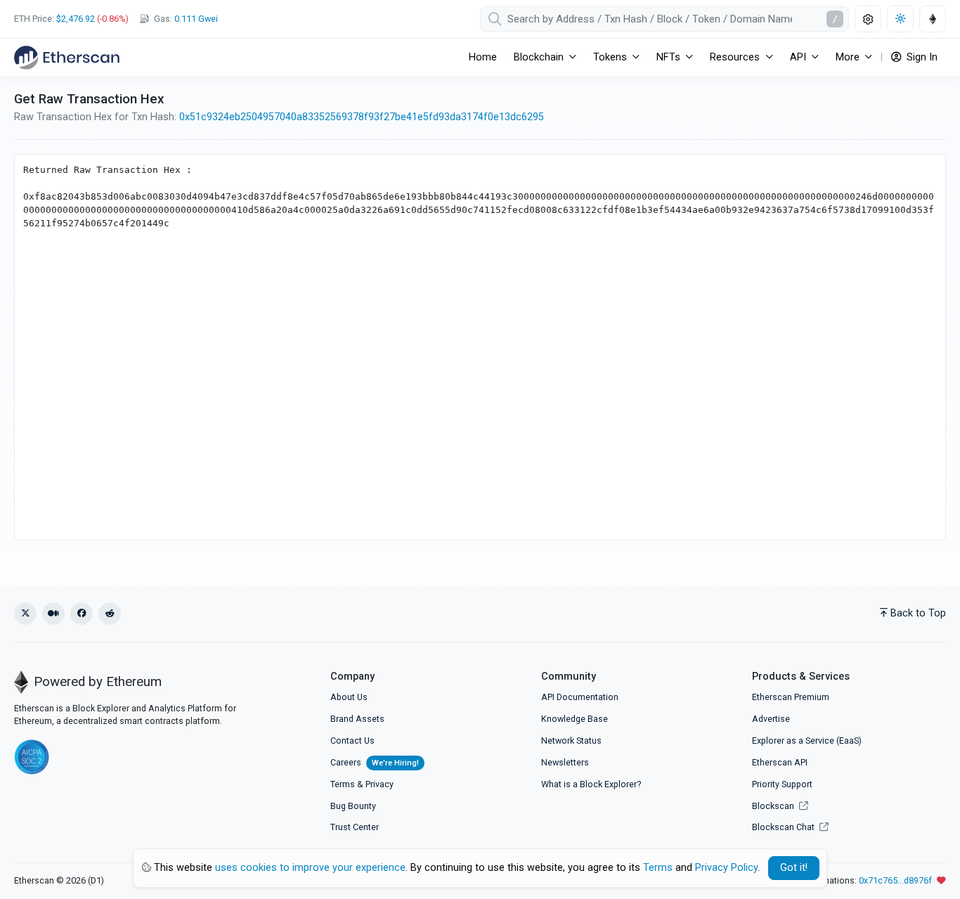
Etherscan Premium (790, 697)
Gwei (196, 18)
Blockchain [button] (539, 57)
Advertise (771, 718)
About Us (349, 697)
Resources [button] (735, 57)
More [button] (848, 57)
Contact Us (352, 740)
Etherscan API (779, 762)
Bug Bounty (353, 806)
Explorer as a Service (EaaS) (807, 740)
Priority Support (782, 784)
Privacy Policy (726, 868)
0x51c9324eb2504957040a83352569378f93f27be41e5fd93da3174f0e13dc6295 (361, 117)
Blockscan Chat (784, 827)
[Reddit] (109, 613)
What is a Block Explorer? (591, 784)
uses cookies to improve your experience (310, 868)
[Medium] (53, 613)
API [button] (798, 57)
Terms (342, 784)
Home (483, 57)
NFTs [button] (668, 57)
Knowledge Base (574, 718)
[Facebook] (81, 613)
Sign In (921, 57)
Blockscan (774, 806)
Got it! (793, 868)
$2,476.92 (75, 18)
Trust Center (354, 827)
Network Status (571, 740)
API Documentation (579, 697)
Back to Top (918, 613)
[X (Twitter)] (25, 613)
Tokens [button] (610, 57)
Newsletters (565, 762)
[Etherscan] (66, 57)
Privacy (379, 784)
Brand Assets (357, 718)
